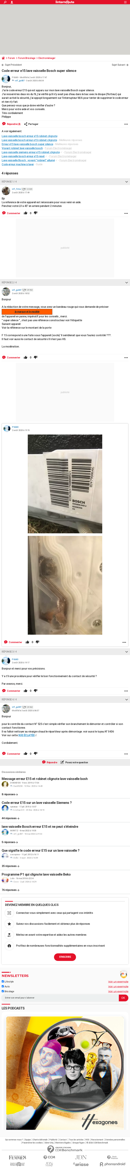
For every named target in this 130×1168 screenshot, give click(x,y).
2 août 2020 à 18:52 (20, 293)
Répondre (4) (13, 124)
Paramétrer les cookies (32, 1143)
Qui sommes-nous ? (14, 1140)
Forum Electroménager (58, 148)
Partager (33, 124)
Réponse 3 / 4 (9, 651)
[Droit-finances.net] (112, 1157)
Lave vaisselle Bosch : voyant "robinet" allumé (28, 160)
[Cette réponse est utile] (25, 213)
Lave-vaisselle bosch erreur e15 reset (23, 156)
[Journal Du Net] (81, 1157)
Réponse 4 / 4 (9, 699)
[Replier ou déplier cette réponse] (126, 181)
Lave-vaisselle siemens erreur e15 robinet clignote (31, 152)
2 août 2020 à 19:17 (20, 662)
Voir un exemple (118, 981)
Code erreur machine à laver (18, 164)
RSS (87, 1140)
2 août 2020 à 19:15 (21, 430)
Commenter (13, 213)
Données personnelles (115, 1140)
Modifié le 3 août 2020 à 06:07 (25, 710)
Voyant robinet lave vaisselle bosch (22, 148)
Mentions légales (63, 1143)
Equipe (28, 1140)
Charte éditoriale (40, 1140)
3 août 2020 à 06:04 (35, 80)
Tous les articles (76, 1140)
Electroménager (46, 58)
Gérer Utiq (49, 1143)
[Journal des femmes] (17, 1157)
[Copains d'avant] (17, 1164)
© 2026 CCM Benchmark (97, 1143)
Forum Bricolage (26, 58)
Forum (11, 58)
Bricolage (9, 991)
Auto (7, 986)
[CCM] (49, 1157)
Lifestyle (9, 981)
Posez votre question (76, 762)
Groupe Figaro (79, 1143)
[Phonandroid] (112, 1164)
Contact (63, 1140)
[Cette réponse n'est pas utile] (35, 213)
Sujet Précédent (13, 64)
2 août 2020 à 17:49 (20, 192)
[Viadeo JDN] (49, 1164)
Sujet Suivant (118, 64)
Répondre (51, 762)
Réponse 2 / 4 (9, 282)
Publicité (53, 1140)
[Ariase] (81, 1164)
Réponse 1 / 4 (9, 181)
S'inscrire (65, 957)
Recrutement (97, 1140)
